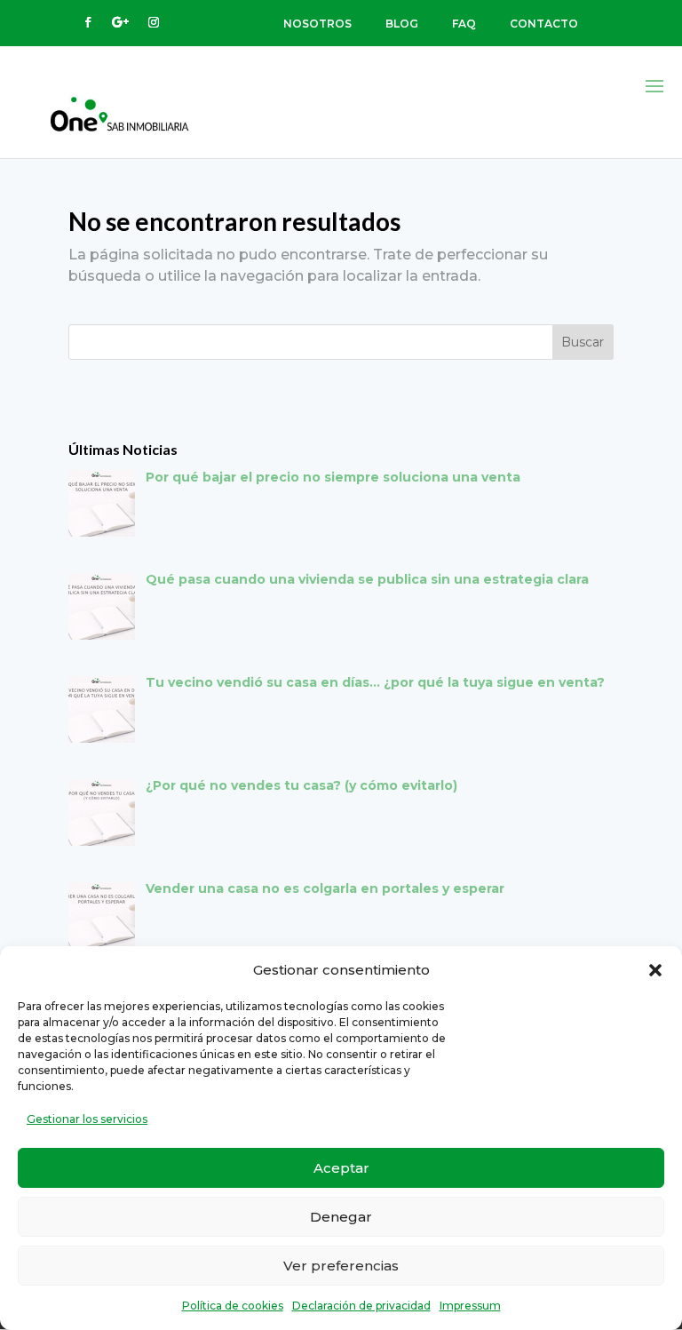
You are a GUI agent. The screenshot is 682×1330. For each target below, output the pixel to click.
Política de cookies (232, 1305)
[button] (655, 970)
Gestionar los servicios (87, 1119)
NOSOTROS (317, 23)
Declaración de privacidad (361, 1305)
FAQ (464, 23)
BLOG (401, 23)
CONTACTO (544, 23)
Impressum (470, 1305)
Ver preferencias (341, 1265)
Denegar (341, 1216)
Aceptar (341, 1167)
